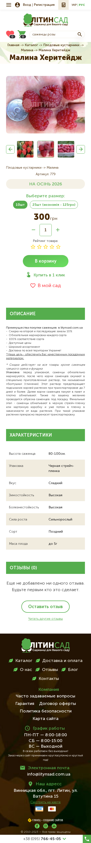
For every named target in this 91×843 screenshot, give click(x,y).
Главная (13, 45)
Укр (74, 5)
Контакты (49, 679)
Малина (27, 50)
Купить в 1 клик (49, 275)
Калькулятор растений (63, 5)
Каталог (31, 45)
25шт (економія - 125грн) (54, 205)
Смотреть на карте (45, 802)
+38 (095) (42, 839)
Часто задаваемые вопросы (45, 696)
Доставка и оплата (62, 661)
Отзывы (50, 670)
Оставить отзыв (45, 607)
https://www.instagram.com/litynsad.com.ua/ (45, 826)
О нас (26, 670)
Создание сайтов (53, 820)
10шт (20, 205)
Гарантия (24, 704)
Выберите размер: (45, 196)
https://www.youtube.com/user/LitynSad (54, 826)
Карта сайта (45, 719)
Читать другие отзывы (45, 618)
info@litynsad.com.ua (48, 774)
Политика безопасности (46, 711)
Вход (27, 5)
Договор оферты (57, 704)
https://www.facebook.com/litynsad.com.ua (37, 826)
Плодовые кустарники (61, 45)
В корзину (46, 261)
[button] (10, 149)
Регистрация (44, 5)
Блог (73, 670)
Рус (82, 5)
